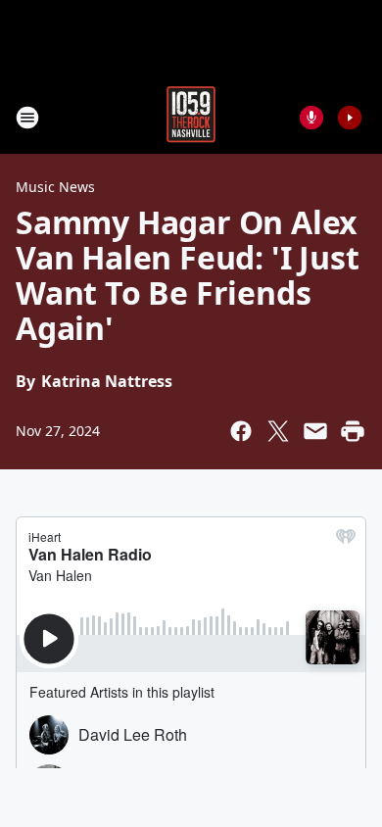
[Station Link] (191, 117)
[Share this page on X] (278, 431)
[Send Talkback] (311, 117)
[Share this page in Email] (315, 431)
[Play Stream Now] (349, 117)
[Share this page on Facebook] (241, 431)
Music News (55, 186)
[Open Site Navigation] (27, 117)
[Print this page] (352, 431)
